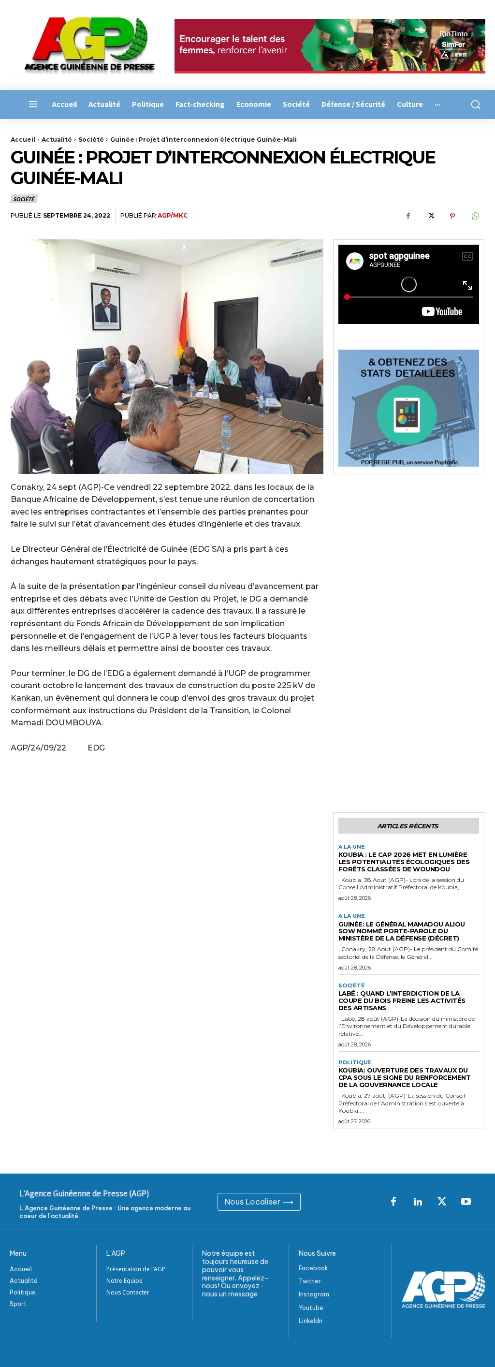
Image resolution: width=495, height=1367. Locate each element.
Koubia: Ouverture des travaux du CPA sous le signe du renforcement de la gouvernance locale (404, 1077)
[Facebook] (408, 216)
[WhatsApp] (474, 216)
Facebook (313, 1268)
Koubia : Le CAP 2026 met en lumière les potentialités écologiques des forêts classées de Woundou (404, 862)
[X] (430, 216)
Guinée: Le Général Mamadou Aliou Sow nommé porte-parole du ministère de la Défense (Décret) (401, 931)
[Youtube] (466, 1202)
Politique (355, 1062)
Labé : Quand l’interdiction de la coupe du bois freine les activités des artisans (402, 1000)
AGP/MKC (173, 215)
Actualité (57, 139)
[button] (474, 104)
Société (91, 139)
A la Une (351, 847)
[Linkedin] (417, 1202)
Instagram (314, 1294)
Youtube (311, 1307)
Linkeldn (310, 1320)
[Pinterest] (452, 216)
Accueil (23, 139)
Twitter (310, 1281)
